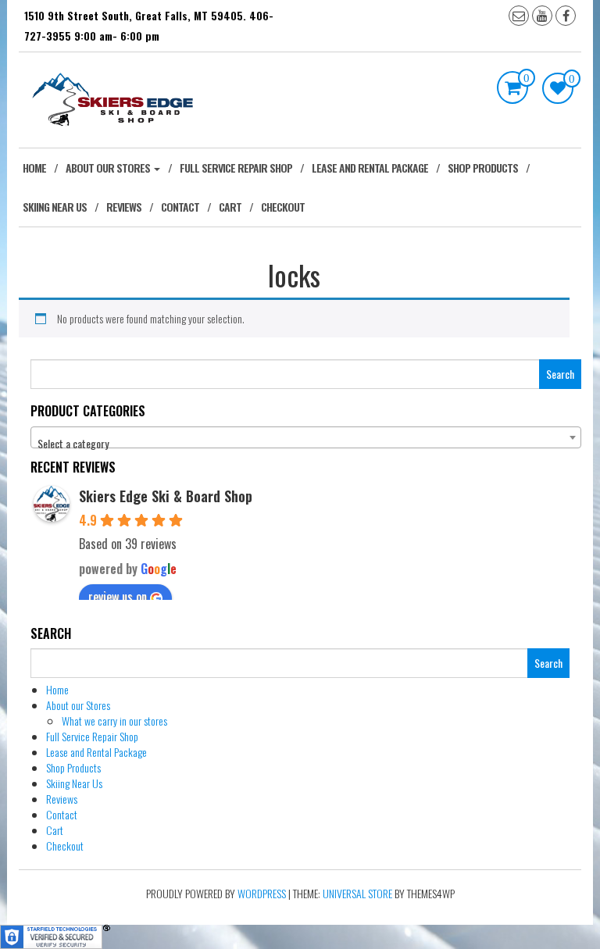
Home (34, 167)
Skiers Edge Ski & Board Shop (165, 496)
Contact (180, 206)
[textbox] (305, 443)
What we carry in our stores (114, 720)
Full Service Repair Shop (236, 167)
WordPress (262, 893)
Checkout (283, 206)
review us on (117, 596)
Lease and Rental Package (370, 167)
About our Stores (109, 167)
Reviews (123, 206)
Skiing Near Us (55, 206)
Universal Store (357, 893)
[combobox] (305, 437)
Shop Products (483, 167)
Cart (230, 206)
